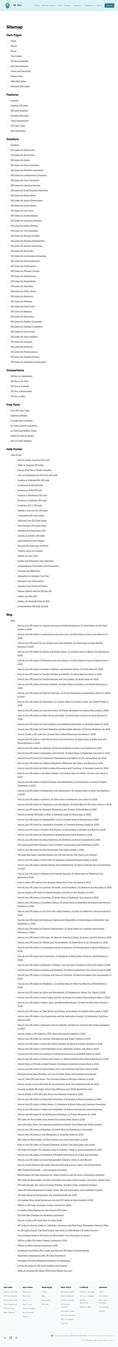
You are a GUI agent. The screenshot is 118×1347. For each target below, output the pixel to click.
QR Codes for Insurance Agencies (26, 220)
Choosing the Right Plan (29, 571)
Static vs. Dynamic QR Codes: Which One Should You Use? (45, 1270)
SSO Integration (18, 130)
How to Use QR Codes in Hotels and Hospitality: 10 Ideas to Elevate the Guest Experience (60, 1109)
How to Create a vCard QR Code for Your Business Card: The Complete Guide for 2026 (58, 1084)
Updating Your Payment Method (32, 586)
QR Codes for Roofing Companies (26, 321)
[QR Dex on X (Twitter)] (5, 1337)
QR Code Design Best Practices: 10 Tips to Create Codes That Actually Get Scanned (57, 1074)
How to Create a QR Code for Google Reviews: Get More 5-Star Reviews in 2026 (56, 892)
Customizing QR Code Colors (31, 515)
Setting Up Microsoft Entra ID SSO (34, 601)
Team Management (20, 120)
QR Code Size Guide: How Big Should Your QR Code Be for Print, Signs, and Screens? (57, 854)
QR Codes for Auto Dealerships (25, 261)
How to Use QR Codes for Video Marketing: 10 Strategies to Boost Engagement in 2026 (59, 839)
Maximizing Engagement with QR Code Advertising (41, 1255)
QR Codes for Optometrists (23, 281)
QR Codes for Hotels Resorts (24, 225)
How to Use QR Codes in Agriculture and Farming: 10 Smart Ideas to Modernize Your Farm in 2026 (64, 753)
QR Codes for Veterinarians (23, 276)
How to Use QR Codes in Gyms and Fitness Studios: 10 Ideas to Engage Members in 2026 (60, 1043)
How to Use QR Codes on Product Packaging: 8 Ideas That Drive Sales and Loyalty (56, 1144)
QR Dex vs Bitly (18, 396)
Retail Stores (27, 1304)
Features (77, 5)
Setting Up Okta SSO (27, 596)
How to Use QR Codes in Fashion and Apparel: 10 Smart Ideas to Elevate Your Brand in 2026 (61, 829)
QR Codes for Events (20, 160)
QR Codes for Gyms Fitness (23, 205)
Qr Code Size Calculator (22, 420)
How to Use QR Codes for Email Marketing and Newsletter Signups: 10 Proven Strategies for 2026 (64, 729)
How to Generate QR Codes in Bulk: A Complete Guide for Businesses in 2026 (54, 814)
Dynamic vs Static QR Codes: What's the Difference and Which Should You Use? (55, 1089)
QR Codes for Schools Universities (26, 245)
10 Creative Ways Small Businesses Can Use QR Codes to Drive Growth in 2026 (55, 1200)
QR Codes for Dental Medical (24, 215)
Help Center (16, 455)
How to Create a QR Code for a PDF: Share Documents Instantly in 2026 (51, 1033)
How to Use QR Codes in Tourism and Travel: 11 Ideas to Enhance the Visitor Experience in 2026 (63, 1058)
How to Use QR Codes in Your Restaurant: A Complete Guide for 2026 (50, 1134)
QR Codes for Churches (21, 341)
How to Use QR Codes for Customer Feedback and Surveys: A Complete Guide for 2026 (59, 1053)
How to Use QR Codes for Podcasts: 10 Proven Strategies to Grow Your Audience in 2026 (60, 748)
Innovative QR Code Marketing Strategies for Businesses (44, 1260)
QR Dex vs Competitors (21, 376)
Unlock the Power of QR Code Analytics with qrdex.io (42, 1265)
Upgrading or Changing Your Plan (33, 576)
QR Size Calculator (67, 1300)
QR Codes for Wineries (21, 301)
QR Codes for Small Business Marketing (29, 190)
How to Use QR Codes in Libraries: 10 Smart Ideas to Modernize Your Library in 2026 (57, 799)
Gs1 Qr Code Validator (21, 440)
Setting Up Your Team (28, 555)
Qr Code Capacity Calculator (24, 425)
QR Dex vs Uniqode (20, 386)
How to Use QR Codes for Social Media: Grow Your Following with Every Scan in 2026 (58, 1069)
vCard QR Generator (68, 1315)
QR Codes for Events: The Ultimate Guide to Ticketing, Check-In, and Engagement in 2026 (60, 1149)
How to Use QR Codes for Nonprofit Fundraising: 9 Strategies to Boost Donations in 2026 (59, 1099)
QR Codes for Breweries (22, 296)
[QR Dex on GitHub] (16, 1337)
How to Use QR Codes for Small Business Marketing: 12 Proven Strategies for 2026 (57, 1114)
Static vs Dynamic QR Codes (31, 465)
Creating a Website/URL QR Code (33, 480)
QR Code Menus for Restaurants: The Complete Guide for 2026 (47, 1195)
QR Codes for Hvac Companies (25, 180)
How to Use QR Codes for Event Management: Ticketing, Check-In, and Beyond (55, 1159)
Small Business (28, 1312)
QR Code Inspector (48, 5)
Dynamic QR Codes (20, 105)
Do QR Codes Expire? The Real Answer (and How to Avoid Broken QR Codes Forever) (58, 1230)
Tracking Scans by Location (30, 550)
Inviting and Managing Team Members (35, 560)
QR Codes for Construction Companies (28, 255)
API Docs (45, 1304)
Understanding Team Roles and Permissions (38, 565)
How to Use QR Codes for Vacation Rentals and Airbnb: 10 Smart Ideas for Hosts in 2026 (60, 674)
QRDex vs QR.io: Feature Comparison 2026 (38, 1245)
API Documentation (20, 61)
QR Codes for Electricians (22, 316)
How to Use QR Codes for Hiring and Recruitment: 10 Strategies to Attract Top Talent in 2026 (61, 992)
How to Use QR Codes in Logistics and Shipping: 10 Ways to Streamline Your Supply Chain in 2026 (64, 969)
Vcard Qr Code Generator (22, 435)
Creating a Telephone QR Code (32, 500)
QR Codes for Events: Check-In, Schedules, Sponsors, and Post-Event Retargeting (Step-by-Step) (63, 1225)
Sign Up (109, 5)
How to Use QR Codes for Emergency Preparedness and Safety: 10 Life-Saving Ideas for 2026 (62, 758)
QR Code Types (18, 125)
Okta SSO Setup (18, 81)
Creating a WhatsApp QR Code (32, 495)
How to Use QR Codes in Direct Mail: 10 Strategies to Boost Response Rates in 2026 (57, 859)
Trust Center (16, 56)
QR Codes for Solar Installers (24, 336)
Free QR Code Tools (20, 410)
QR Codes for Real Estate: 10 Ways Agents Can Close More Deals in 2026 (53, 1139)
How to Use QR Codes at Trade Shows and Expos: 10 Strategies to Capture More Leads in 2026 (63, 1011)
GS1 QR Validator (67, 1319)
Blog (60, 5)
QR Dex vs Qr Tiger (20, 381)
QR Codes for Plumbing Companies (27, 170)
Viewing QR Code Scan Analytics (33, 545)
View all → (27, 1317)
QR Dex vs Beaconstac (21, 391)
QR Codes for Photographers (24, 351)
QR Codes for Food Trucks (23, 306)
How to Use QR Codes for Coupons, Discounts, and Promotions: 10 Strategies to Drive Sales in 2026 (65, 887)
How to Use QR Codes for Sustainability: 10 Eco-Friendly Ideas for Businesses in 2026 (58, 819)
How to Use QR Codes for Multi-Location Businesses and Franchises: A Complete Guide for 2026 (63, 768)
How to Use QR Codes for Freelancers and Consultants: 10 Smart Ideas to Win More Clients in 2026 (65, 804)
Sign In (99, 5)
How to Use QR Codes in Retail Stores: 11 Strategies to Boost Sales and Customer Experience (62, 1104)
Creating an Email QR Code (30, 485)
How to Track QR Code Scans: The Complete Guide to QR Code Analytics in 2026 (56, 1079)
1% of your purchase (79, 1335)
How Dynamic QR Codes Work (32, 525)
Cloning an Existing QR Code (31, 535)
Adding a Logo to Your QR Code (33, 510)
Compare (67, 5)
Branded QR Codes (20, 115)
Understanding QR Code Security (33, 606)
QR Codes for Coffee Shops (23, 291)
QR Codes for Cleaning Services (25, 185)
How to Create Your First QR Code (34, 460)
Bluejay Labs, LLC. (93, 1340)
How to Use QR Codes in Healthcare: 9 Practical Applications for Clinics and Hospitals (58, 1154)
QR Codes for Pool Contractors (25, 165)
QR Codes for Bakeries (21, 311)
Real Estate (27, 1296)
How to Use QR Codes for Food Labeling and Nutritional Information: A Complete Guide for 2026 (63, 724)
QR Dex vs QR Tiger (87, 1292)
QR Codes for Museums (22, 346)
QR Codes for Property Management (28, 240)
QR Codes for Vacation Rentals (25, 356)
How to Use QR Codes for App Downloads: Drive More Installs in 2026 (51, 849)
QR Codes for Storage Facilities (25, 235)
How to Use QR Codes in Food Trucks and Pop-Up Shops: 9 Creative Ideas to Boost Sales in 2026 (64, 997)
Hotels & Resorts (29, 1308)
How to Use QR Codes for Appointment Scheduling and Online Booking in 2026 (55, 834)
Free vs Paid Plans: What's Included (34, 470)
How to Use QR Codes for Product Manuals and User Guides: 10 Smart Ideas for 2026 (58, 679)
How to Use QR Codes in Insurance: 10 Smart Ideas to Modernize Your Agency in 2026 (58, 897)
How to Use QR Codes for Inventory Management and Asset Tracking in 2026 (54, 1038)
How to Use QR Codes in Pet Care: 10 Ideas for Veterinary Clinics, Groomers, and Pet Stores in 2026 (65, 937)
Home (13, 40)
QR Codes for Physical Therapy (25, 271)
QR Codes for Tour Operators (24, 230)
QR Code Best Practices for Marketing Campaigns (41, 1215)
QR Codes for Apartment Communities (28, 361)
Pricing (36, 5)
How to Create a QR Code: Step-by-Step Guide (40, 1220)
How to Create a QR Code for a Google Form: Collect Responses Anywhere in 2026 (57, 734)
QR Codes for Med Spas (22, 286)
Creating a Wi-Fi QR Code (30, 505)
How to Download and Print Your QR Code (37, 475)
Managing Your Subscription (31, 581)
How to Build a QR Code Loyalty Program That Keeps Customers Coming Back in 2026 (58, 1063)
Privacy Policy (17, 76)
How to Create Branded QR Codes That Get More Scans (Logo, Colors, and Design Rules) (59, 1164)
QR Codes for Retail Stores (23, 195)
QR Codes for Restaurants (23, 150)
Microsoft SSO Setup (20, 86)
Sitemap (102, 1311)
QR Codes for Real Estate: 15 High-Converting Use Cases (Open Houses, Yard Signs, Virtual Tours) (64, 1179)
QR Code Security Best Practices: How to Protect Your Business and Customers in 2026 (58, 844)
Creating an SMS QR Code (30, 490)
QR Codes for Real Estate (23, 155)
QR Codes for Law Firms (22, 210)
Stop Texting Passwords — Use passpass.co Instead (42, 1169)
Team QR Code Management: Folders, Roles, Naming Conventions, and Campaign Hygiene (60, 1190)
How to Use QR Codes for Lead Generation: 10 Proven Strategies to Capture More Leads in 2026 (63, 710)
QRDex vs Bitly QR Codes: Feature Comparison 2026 (42, 1240)
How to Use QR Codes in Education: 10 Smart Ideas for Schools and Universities (55, 1129)
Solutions (88, 5)
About (13, 51)
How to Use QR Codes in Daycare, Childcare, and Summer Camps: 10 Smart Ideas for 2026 (60, 669)
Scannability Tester (67, 1311)
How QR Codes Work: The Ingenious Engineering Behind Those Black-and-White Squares (60, 1124)
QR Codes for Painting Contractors (27, 326)
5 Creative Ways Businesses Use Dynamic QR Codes (42, 1210)
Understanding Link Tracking (31, 540)
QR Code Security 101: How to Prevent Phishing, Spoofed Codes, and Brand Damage (57, 1185)
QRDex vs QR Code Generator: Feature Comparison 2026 (44, 1205)
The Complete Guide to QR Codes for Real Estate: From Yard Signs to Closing (54, 1235)
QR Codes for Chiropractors (23, 266)
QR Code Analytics (19, 110)
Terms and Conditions (21, 71)
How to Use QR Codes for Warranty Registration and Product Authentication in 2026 (57, 809)
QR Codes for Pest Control (23, 331)
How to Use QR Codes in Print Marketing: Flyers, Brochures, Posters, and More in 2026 (58, 1048)
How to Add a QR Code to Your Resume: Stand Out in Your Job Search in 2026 (54, 882)
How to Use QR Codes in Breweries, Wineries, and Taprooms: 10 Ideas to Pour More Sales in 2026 (64, 964)
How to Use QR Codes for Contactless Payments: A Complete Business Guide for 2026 (58, 824)
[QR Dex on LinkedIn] (10, 1337)
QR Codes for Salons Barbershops (27, 200)
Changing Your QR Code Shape (32, 520)
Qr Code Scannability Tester (24, 430)
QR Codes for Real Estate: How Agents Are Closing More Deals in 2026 (51, 1119)
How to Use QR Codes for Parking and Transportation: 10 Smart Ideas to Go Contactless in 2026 (63, 942)
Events (25, 1300)
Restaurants (27, 1292)
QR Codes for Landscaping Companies (29, 175)
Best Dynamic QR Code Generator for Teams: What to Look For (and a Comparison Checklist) (61, 1174)
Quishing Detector (19, 415)
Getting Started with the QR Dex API (35, 591)
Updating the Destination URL (32, 530)
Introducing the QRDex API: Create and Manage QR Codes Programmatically (53, 1250)
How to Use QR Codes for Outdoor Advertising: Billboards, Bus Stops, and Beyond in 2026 (60, 763)
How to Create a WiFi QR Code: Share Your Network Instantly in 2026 (50, 1094)
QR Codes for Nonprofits (22, 250)
